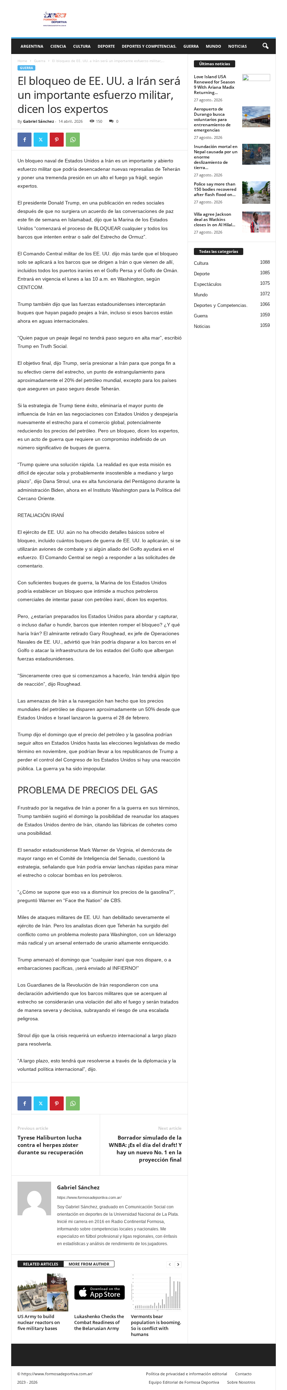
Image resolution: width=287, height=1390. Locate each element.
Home (22, 60)
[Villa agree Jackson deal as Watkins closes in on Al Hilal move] (256, 222)
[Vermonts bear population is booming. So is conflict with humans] (156, 1292)
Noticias (237, 46)
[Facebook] (24, 140)
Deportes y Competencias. (149, 46)
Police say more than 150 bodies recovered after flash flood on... (215, 189)
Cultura (82, 46)
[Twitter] (41, 140)
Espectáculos (208, 284)
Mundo (213, 46)
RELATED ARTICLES (40, 1264)
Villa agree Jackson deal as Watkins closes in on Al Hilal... (214, 219)
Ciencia (58, 46)
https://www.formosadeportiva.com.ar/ (89, 1197)
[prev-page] (169, 1264)
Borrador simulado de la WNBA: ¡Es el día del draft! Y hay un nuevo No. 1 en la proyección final (145, 1148)
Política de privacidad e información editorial (186, 1373)
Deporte (106, 46)
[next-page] (178, 1264)
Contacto (243, 1373)
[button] (265, 46)
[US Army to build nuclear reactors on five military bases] (43, 1292)
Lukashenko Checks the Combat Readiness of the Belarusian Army (99, 1322)
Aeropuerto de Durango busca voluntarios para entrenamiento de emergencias (212, 119)
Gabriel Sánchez (38, 121)
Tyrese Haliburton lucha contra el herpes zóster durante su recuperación (50, 1145)
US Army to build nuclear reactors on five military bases (39, 1322)
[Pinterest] (57, 140)
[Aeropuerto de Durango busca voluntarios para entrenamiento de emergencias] (256, 116)
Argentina (32, 46)
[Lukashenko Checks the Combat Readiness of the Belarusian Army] (99, 1292)
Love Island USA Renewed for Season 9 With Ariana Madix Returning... (214, 84)
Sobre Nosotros (241, 1382)
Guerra (191, 46)
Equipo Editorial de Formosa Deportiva (184, 1382)
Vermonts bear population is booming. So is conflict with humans (156, 1325)
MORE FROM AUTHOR (89, 1264)
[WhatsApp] (73, 140)
